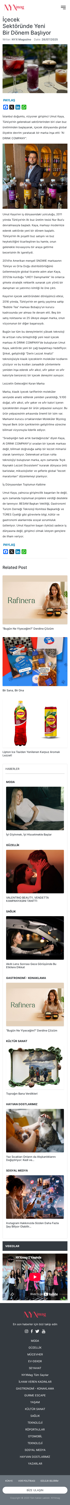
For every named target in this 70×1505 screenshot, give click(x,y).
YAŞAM (35, 1402)
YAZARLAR (35, 1463)
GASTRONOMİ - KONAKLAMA (35, 1388)
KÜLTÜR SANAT (35, 1409)
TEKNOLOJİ (35, 1422)
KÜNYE (9, 1481)
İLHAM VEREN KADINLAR (35, 1381)
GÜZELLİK (35, 1347)
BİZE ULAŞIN (35, 1490)
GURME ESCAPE (35, 1395)
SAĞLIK (35, 1415)
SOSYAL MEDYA (35, 1450)
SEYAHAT (35, 1368)
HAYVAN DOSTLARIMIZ (35, 1456)
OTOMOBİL (35, 1436)
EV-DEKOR (35, 1361)
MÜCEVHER (35, 1354)
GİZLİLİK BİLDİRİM (49, 1481)
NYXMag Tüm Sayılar (35, 1375)
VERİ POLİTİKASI (26, 1481)
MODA (35, 1340)
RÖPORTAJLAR (35, 1429)
